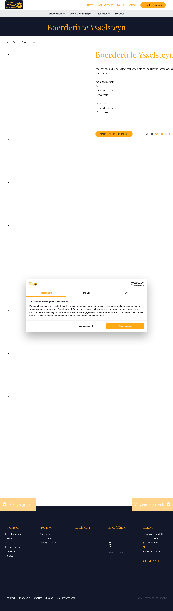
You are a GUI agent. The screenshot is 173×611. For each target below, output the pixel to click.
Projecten (119, 13)
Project (16, 42)
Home (90, 5)
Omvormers (45, 538)
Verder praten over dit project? (114, 134)
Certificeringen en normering (13, 549)
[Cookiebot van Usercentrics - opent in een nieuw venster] (132, 284)
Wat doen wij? (55, 13)
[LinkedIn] (144, 560)
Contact (132, 5)
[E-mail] (154, 560)
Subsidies (102, 13)
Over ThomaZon (105, 5)
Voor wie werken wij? (80, 13)
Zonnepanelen (46, 534)
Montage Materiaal (48, 542)
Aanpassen (84, 326)
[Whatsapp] (170, 134)
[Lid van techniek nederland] (86, 574)
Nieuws (120, 5)
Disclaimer (10, 598)
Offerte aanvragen (153, 5)
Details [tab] (86, 293)
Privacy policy (25, 598)
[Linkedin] (166, 134)
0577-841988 (151, 542)
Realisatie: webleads (65, 598)
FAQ (7, 542)
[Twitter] (156, 134)
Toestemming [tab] (45, 293)
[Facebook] (161, 134)
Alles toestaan (125, 326)
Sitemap (49, 598)
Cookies (38, 598)
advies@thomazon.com (154, 551)
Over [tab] (127, 293)
